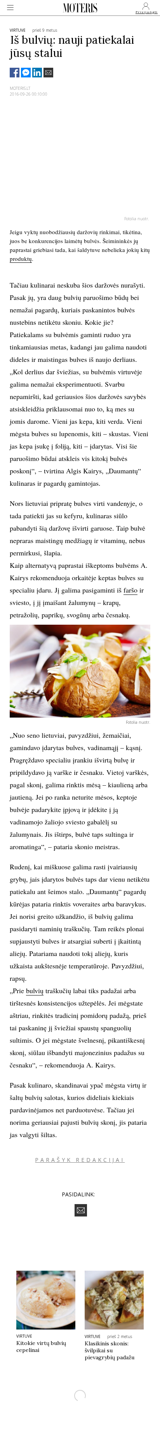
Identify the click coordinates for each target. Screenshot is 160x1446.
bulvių (34, 990)
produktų (21, 258)
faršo (130, 590)
